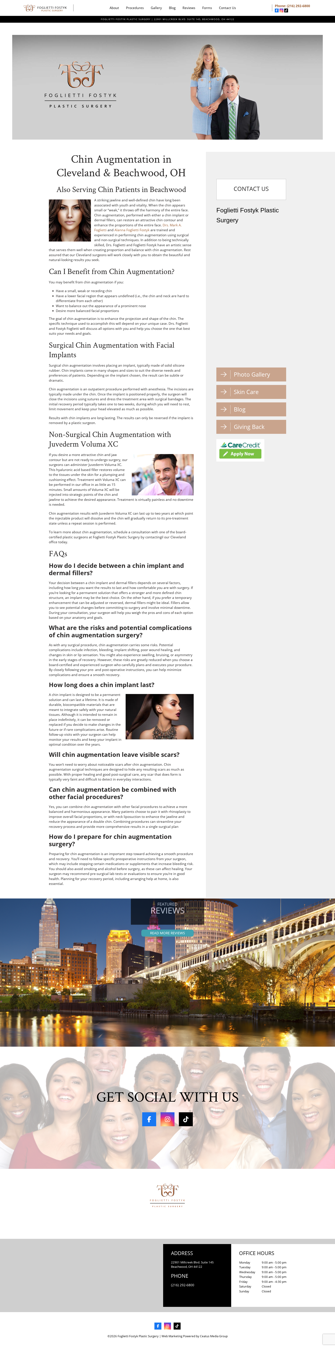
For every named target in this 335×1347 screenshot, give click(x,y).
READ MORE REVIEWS (167, 933)
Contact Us (227, 8)
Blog (172, 8)
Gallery (156, 8)
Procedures (135, 8)
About (114, 8)
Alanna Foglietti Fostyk (132, 230)
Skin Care (246, 392)
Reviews (189, 8)
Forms (207, 8)
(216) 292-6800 (298, 6)
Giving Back (249, 427)
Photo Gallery (252, 374)
